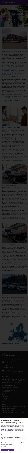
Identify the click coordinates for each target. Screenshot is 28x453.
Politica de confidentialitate (7, 430)
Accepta (8, 450)
